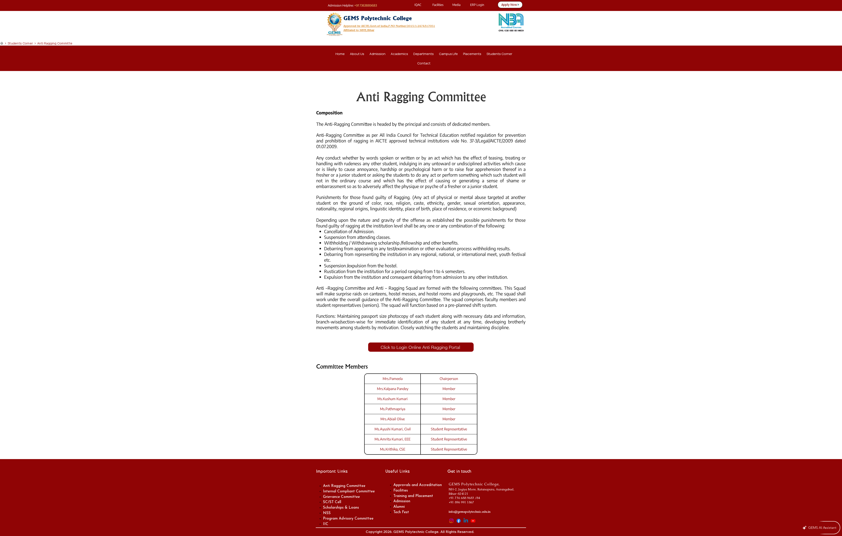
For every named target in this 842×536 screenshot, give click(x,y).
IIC (325, 524)
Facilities (400, 490)
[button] (399, 53)
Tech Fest (401, 512)
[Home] (2, 43)
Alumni (399, 507)
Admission (401, 501)
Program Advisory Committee (348, 518)
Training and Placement (413, 496)
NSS (327, 513)
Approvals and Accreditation (417, 485)
